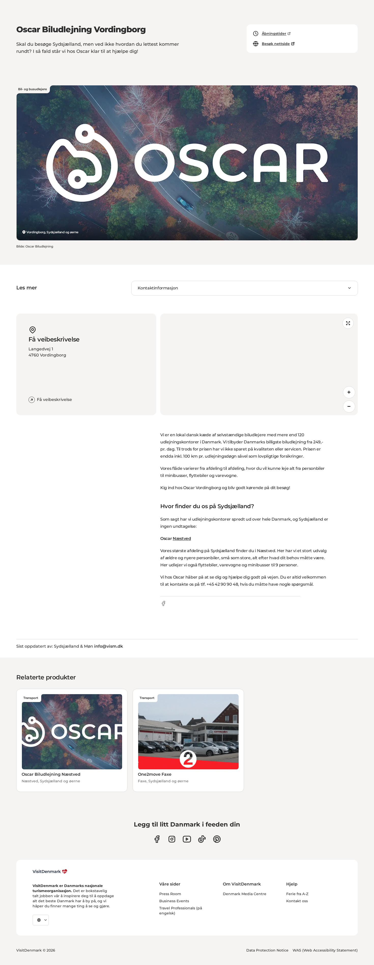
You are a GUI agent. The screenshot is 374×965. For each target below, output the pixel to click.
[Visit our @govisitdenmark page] (201, 839)
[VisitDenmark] (50, 871)
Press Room (170, 894)
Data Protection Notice (267, 950)
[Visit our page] (171, 839)
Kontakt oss (297, 901)
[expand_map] (348, 323)
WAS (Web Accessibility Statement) (325, 950)
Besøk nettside (276, 43)
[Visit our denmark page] (156, 839)
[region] (259, 364)
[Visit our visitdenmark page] (186, 839)
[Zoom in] (349, 392)
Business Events (174, 901)
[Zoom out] (349, 406)
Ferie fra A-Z (297, 894)
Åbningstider (274, 33)
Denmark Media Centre (244, 894)
